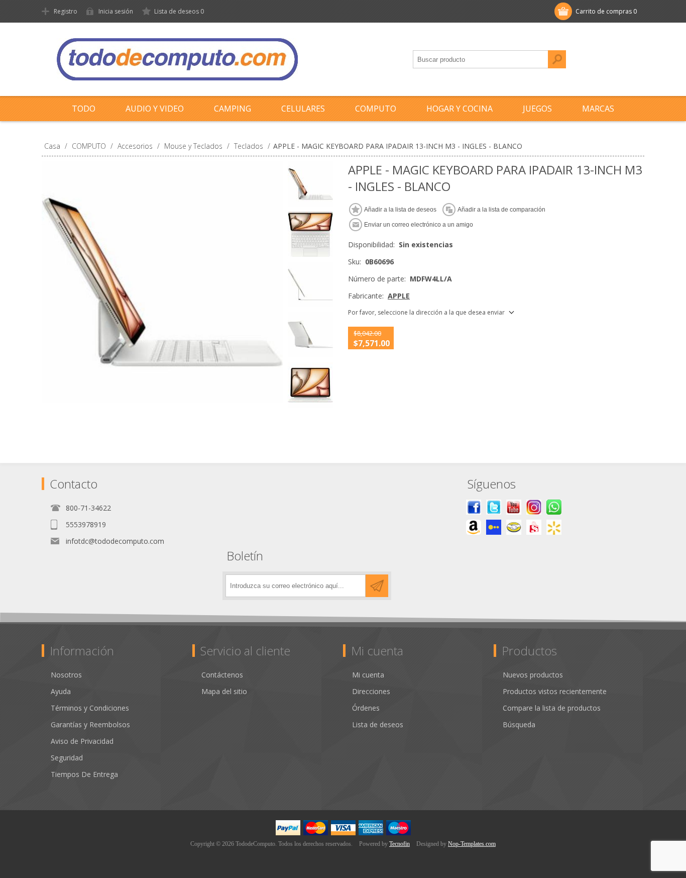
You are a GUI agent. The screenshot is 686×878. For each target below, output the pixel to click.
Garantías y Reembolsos (90, 724)
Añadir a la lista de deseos (400, 209)
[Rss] (553, 507)
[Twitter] (493, 507)
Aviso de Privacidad (82, 741)
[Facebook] (473, 507)
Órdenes (366, 708)
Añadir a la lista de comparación (501, 209)
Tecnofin (399, 843)
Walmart (553, 527)
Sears (533, 527)
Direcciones (371, 691)
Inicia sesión (115, 11)
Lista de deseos (377, 724)
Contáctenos (222, 674)
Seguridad (67, 757)
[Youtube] (513, 507)
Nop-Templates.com (472, 843)
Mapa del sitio (224, 691)
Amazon (473, 527)
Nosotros (66, 674)
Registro (65, 11)
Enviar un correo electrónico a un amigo (418, 224)
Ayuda (61, 691)
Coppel (493, 527)
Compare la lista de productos (552, 708)
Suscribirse (377, 585)
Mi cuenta (368, 674)
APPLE (399, 296)
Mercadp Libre (513, 527)
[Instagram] (533, 507)
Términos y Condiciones (90, 708)
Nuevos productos (533, 674)
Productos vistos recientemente (555, 691)
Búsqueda (557, 59)
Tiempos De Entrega (84, 774)
